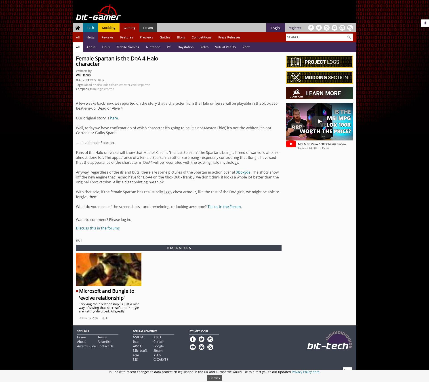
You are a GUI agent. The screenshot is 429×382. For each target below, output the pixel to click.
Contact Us (105, 346)
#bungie (97, 89)
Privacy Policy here (306, 372)
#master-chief (128, 85)
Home (81, 337)
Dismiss (214, 378)
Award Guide (86, 346)
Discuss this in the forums (98, 228)
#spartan (144, 85)
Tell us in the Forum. (225, 206)
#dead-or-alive (93, 85)
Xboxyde (243, 172)
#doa (106, 85)
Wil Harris (83, 75)
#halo (114, 85)
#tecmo (109, 89)
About (81, 342)
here (114, 118)
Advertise (104, 342)
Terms (102, 337)
